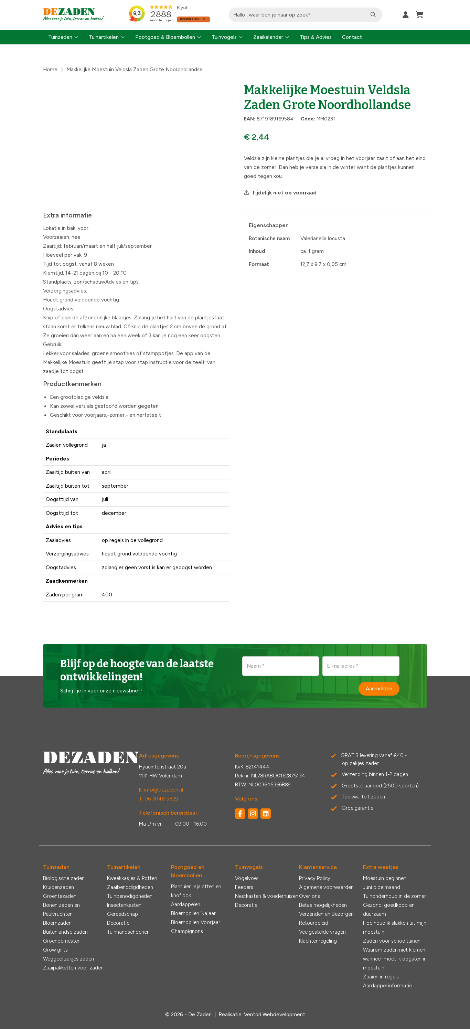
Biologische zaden (64, 878)
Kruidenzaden (58, 887)
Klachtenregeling (318, 941)
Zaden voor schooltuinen (391, 941)
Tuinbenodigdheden (129, 896)
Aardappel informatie (387, 986)
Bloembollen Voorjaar (195, 922)
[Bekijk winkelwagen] (419, 15)
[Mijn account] (405, 15)
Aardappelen (185, 904)
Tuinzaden (60, 37)
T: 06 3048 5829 (158, 799)
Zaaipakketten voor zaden (73, 968)
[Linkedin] (265, 813)
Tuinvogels (224, 37)
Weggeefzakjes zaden (68, 959)
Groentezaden (59, 896)
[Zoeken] (373, 15)
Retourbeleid (313, 923)
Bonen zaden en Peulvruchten (61, 909)
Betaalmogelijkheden (323, 905)
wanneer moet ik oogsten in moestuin (395, 963)
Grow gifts (55, 950)
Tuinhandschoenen (128, 932)
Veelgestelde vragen (322, 932)
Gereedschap (122, 914)
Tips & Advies (316, 37)
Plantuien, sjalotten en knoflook (196, 891)
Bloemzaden (57, 923)
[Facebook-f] (240, 813)
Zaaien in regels (381, 977)
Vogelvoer (246, 878)
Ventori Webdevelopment (274, 1014)
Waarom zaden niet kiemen (394, 950)
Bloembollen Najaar (193, 913)
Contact (352, 37)
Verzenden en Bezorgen (326, 914)
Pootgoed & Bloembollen (165, 37)
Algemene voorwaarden (326, 887)
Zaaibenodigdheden (130, 887)
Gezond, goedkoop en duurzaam (389, 909)
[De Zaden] (73, 15)
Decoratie (118, 923)
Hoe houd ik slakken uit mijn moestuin (394, 927)
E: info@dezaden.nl (161, 790)
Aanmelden (379, 689)
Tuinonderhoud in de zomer (394, 896)
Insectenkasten (124, 905)
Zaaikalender (268, 37)
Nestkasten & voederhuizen (266, 896)
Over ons (309, 896)
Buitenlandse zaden (65, 932)
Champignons (187, 931)
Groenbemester (61, 941)
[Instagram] (253, 813)
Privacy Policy (314, 878)
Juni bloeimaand (381, 887)
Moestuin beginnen (384, 878)
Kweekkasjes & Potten (132, 878)
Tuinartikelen (104, 37)
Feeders (244, 887)
